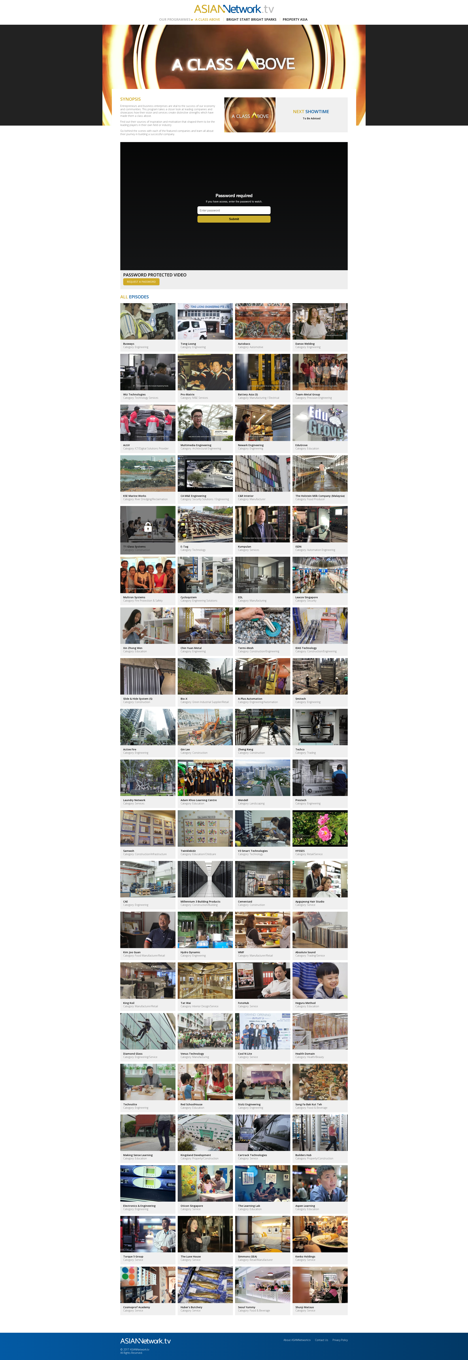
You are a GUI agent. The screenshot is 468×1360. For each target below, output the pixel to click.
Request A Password (141, 281)
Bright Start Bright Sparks (251, 19)
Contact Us (321, 1340)
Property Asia (295, 19)
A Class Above (207, 19)
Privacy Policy (340, 1340)
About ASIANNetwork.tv (297, 1340)
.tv (234, 9)
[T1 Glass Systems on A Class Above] (148, 530)
